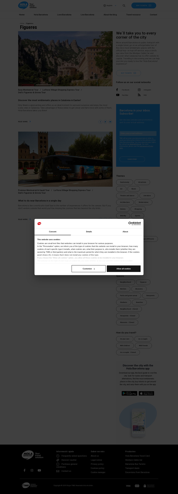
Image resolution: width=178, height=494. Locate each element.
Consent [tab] (52, 231)
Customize (87, 269)
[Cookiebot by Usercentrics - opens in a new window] (130, 223)
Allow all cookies (123, 269)
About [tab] (125, 231)
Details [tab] (89, 231)
